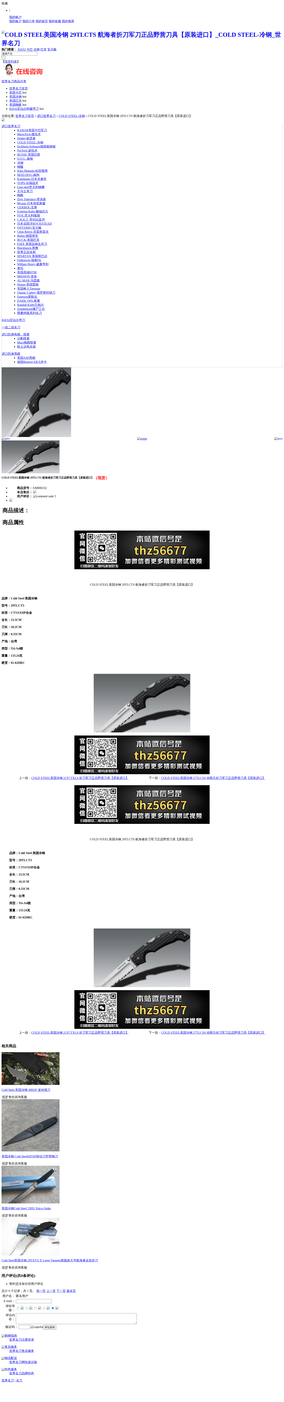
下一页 (61, 1291)
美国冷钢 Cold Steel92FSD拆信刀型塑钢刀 (30, 1156)
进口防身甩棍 (11, 353)
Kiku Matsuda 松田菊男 (32, 170)
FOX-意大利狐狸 (28, 215)
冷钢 (36, 49)
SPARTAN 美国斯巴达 (32, 256)
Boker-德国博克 (27, 235)
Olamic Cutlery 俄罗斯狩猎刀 (36, 292)
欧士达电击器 (26, 346)
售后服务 (11, 1346)
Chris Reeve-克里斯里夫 (33, 231)
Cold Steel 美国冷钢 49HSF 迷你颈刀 (26, 1089)
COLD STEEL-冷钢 (72, 116)
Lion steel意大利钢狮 (31, 187)
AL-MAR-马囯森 (28, 280)
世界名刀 (8, 1380)
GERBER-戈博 (27, 207)
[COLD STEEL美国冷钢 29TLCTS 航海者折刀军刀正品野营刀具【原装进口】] (36, 436)
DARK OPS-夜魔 (28, 300)
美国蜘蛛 (15, 104)
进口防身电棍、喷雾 (16, 334)
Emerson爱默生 (27, 296)
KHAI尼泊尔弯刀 (13, 320)
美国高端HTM (27, 272)
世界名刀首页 (18, 88)
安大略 (52, 49)
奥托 (20, 268)
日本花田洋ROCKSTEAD (34, 223)
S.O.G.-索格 (25, 158)
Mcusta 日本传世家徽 (31, 203)
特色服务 (11, 1369)
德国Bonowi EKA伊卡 (32, 362)
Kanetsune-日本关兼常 (32, 179)
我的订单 (28, 21)
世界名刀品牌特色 (21, 1373)
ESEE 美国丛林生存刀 (32, 244)
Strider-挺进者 (26, 138)
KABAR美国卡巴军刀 (32, 130)
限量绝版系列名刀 (29, 313)
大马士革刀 (25, 191)
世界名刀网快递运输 (23, 1362)
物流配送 (11, 1358)
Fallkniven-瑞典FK (29, 260)
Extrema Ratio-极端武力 (32, 211)
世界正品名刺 (26, 252)
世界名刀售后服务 (21, 1351)
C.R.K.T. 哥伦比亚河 (31, 219)
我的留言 (42, 21)
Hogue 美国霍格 (28, 284)
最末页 (71, 1291)
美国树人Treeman (28, 288)
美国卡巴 (15, 92)
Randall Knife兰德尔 (30, 304)
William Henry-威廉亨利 (32, 264)
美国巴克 (15, 100)
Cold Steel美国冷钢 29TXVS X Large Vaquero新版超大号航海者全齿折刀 (50, 1260)
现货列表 (11, 61)
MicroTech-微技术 (29, 134)
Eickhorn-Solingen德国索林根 (36, 146)
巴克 (43, 49)
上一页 (51, 1291)
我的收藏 (55, 21)
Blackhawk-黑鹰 (27, 248)
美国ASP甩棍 (26, 357)
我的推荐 (68, 21)
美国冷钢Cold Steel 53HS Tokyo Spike (26, 1208)
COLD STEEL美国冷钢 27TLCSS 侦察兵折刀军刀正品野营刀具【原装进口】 (213, 778)
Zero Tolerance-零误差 (31, 199)
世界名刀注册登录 (21, 1339)
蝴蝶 (20, 166)
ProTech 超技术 (27, 150)
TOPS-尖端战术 (27, 183)
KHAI (22, 49)
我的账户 (15, 17)
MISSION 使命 (27, 276)
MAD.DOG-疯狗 (28, 175)
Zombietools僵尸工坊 (31, 309)
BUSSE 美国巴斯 (28, 154)
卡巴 (29, 49)
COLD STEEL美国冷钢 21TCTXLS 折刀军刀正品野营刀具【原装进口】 (80, 778)
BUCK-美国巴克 (28, 239)
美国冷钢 (15, 96)
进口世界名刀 (46, 116)
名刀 (19, 1380)
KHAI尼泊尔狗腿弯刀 (24, 108)
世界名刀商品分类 (14, 81)
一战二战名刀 (11, 327)
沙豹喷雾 (23, 338)
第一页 (41, 1291)
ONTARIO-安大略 (29, 227)
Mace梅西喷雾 (26, 342)
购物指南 (11, 1335)
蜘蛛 (20, 195)
